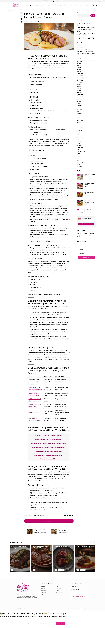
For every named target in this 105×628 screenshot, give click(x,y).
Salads (43, 1)
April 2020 (79, 117)
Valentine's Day (80, 162)
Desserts (60, 532)
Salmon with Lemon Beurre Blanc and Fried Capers (86, 34)
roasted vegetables (47, 265)
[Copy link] (21, 22)
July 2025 (79, 86)
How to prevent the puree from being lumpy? (48, 455)
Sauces (78, 160)
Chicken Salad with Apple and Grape (52, 1)
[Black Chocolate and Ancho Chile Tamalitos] (36, 530)
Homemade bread (81, 151)
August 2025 (79, 84)
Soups (78, 164)
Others (78, 149)
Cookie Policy (26, 608)
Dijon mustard (43, 120)
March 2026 (79, 71)
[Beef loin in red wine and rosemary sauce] (63, 558)
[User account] (96, 5)
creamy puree (53, 197)
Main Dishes (79, 157)
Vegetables (79, 166)
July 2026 (79, 63)
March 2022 (79, 105)
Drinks (78, 134)
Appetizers (79, 130)
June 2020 (79, 113)
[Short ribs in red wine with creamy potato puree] (85, 558)
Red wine (46, 404)
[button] (101, 1)
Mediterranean (80, 147)
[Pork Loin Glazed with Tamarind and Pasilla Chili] (41, 558)
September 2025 (80, 82)
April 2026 (79, 69)
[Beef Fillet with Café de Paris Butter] (80, 194)
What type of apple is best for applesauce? (49, 435)
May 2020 (79, 115)
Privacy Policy (19, 608)
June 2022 (79, 101)
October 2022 (80, 96)
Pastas (78, 153)
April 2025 (79, 90)
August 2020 (79, 109)
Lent (78, 139)
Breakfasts (79, 141)
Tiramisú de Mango (86, 47)
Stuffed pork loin (33, 412)
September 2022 (80, 97)
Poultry (78, 132)
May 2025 (79, 88)
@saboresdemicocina (87, 218)
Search (78, 12)
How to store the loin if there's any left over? (49, 439)
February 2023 (80, 94)
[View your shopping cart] (99, 5)
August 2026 (79, 61)
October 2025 (80, 80)
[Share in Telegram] (21, 19)
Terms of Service (33, 608)
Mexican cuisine (36, 532)
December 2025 (80, 77)
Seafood (79, 145)
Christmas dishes (80, 155)
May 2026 (79, 67)
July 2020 (79, 111)
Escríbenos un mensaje (79, 596)
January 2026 (80, 75)
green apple (40, 145)
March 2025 (79, 92)
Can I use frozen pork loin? (49, 459)
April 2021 (79, 107)
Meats (26, 21)
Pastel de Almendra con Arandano (87, 51)
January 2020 (80, 122)
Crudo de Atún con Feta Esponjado (86, 27)
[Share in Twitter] (21, 16)
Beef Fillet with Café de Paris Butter (84, 30)
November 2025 (80, 78)
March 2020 (79, 118)
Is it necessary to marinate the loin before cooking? (48, 447)
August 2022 (79, 99)
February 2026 (80, 73)
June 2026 (79, 65)
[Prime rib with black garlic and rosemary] (20, 558)
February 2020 (80, 120)
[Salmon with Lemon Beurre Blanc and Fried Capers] (80, 203)
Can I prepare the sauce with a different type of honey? (49, 443)
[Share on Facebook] (21, 13)
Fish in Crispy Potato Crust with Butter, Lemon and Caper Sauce (85, 37)
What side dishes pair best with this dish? (48, 451)
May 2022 (79, 103)
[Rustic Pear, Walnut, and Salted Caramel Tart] (61, 530)
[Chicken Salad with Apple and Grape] (80, 177)
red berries (65, 393)
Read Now (61, 1)
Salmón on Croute (86, 49)
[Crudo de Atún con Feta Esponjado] (80, 186)
